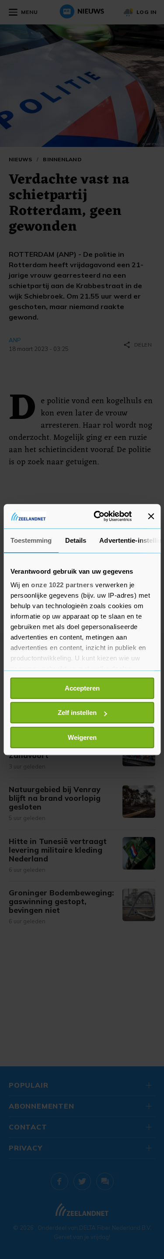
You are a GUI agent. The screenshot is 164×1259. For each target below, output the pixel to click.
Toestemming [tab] (31, 540)
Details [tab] (75, 540)
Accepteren (82, 688)
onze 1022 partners (62, 585)
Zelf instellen (77, 712)
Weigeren (82, 737)
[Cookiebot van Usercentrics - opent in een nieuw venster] (98, 516)
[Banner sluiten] (151, 516)
